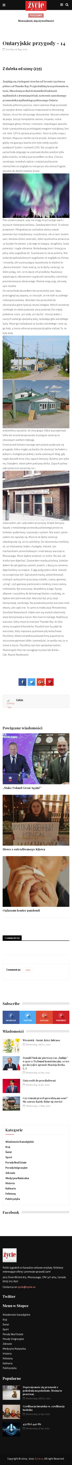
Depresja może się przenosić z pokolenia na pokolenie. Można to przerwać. (42, 1391)
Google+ (44, 1020)
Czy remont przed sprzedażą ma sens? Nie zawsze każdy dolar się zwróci (45, 1099)
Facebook (11, 1020)
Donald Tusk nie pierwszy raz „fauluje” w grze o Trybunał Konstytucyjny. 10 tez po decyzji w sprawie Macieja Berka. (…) (46, 1063)
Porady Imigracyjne (16, 1167)
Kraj (7, 1147)
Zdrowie (10, 1173)
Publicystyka (12, 1199)
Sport (8, 1157)
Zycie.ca (38, 1458)
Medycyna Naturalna (17, 1178)
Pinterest (61, 1020)
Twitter (28, 1020)
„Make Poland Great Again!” (22, 788)
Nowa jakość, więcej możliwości (36, 21)
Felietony (10, 1193)
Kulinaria (10, 1188)
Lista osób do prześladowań (39, 1080)
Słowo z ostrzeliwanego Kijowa (24, 849)
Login (27, 970)
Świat (8, 1152)
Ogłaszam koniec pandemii (21, 910)
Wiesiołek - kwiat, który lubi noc (41, 1040)
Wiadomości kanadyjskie (19, 1141)
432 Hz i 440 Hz (32, 1424)
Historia (10, 1183)
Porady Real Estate (16, 1162)
